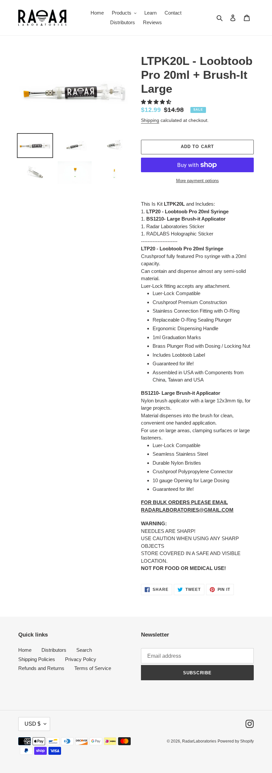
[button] (156, 102)
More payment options (197, 180)
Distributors (53, 650)
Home (25, 650)
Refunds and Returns (41, 668)
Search (84, 650)
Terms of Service (92, 668)
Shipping (150, 120)
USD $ (32, 724)
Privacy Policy (80, 659)
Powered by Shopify (236, 741)
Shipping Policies (36, 659)
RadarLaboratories (199, 741)
